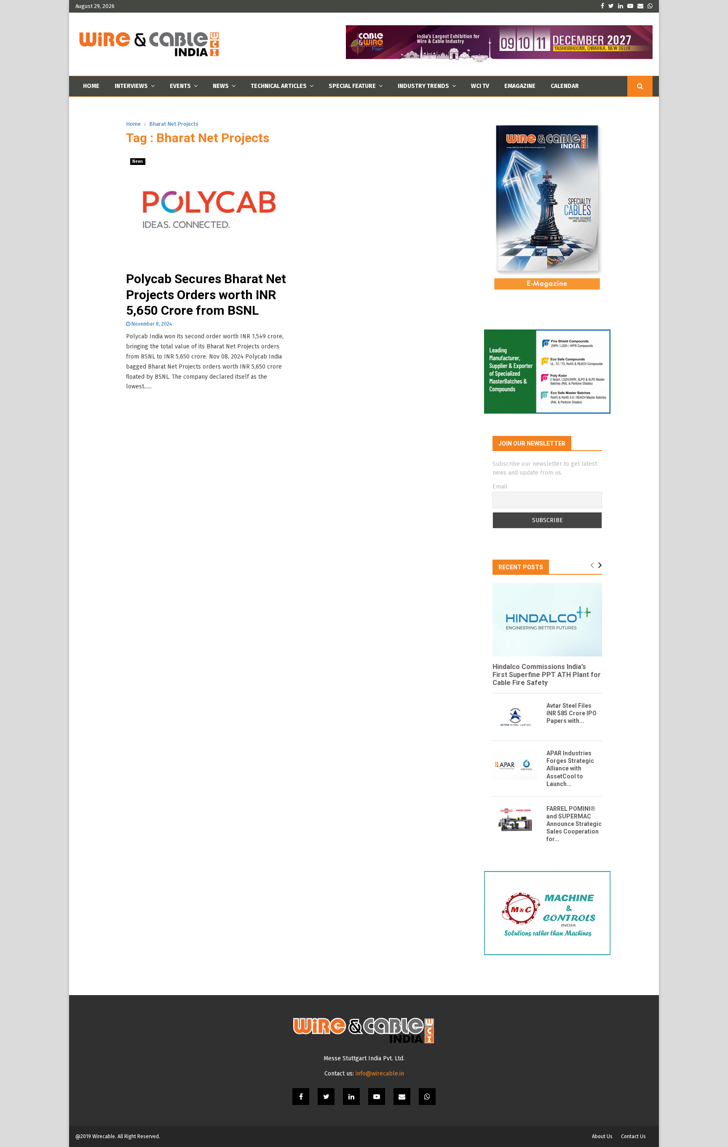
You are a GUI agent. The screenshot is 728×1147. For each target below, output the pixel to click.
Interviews (131, 86)
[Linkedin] (351, 1096)
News (221, 86)
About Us (602, 1136)
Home (91, 86)
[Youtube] (376, 1096)
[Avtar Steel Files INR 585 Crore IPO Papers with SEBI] (515, 717)
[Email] (401, 1096)
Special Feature (352, 86)
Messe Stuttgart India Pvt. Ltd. (364, 1058)
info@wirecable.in (380, 1073)
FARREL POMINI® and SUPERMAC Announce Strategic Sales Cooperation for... (574, 823)
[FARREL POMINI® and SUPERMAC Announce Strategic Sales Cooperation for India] (515, 820)
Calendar (565, 86)
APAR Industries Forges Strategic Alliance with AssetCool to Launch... (570, 768)
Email (499, 486)
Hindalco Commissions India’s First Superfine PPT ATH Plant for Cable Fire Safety (546, 675)
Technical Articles (279, 86)
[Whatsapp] (427, 1096)
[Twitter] (326, 1096)
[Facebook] (300, 1096)
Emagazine (519, 86)
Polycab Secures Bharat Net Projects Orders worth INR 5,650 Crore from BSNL (206, 294)
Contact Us (633, 1136)
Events (180, 86)
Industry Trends (423, 86)
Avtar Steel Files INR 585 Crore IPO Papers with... (571, 713)
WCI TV (480, 86)
